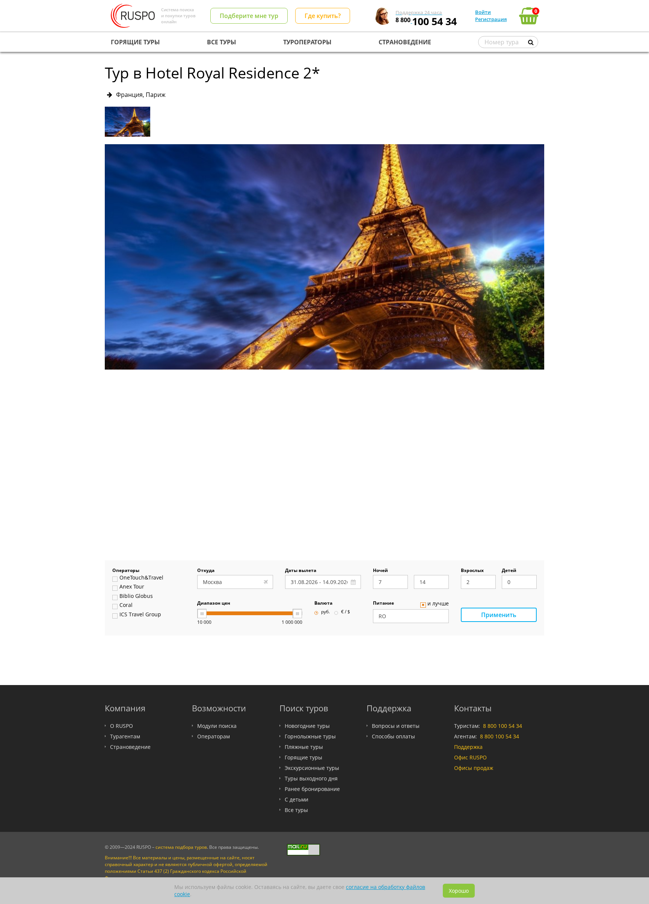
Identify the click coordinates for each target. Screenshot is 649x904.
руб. (325, 612)
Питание (383, 603)
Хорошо (459, 890)
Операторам (213, 736)
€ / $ (345, 612)
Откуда (205, 570)
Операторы (125, 570)
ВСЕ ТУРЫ (221, 42)
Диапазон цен (213, 603)
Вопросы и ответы (396, 725)
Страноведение (130, 746)
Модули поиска (217, 725)
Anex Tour (131, 587)
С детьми (296, 799)
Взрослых (472, 570)
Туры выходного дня (311, 778)
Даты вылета (300, 570)
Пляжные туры (304, 746)
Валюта (323, 603)
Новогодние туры (307, 725)
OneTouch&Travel (141, 578)
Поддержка (468, 746)
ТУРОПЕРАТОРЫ (307, 42)
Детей (509, 570)
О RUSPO (121, 725)
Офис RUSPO (470, 757)
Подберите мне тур (249, 16)
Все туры (296, 809)
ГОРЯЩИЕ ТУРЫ (135, 42)
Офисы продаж (473, 767)
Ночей (380, 570)
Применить (498, 615)
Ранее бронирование (312, 788)
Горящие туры (303, 757)
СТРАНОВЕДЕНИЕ (405, 42)
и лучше (438, 604)
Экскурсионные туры (312, 767)
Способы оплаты (393, 736)
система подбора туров (181, 847)
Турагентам (125, 736)
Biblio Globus (136, 596)
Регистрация (491, 19)
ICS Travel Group (140, 615)
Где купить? (323, 16)
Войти (483, 12)
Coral (126, 605)
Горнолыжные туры (310, 736)
